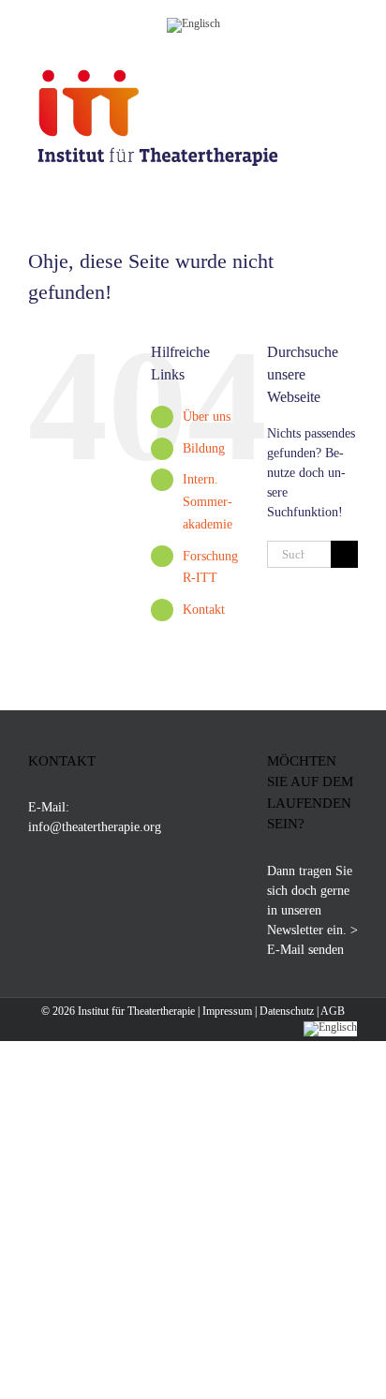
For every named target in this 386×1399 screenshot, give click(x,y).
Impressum (227, 1011)
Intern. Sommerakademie (207, 501)
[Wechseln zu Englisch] (193, 22)
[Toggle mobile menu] (350, 73)
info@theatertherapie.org (94, 827)
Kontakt (204, 610)
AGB (332, 1011)
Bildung (204, 448)
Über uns (206, 416)
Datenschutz (287, 1011)
